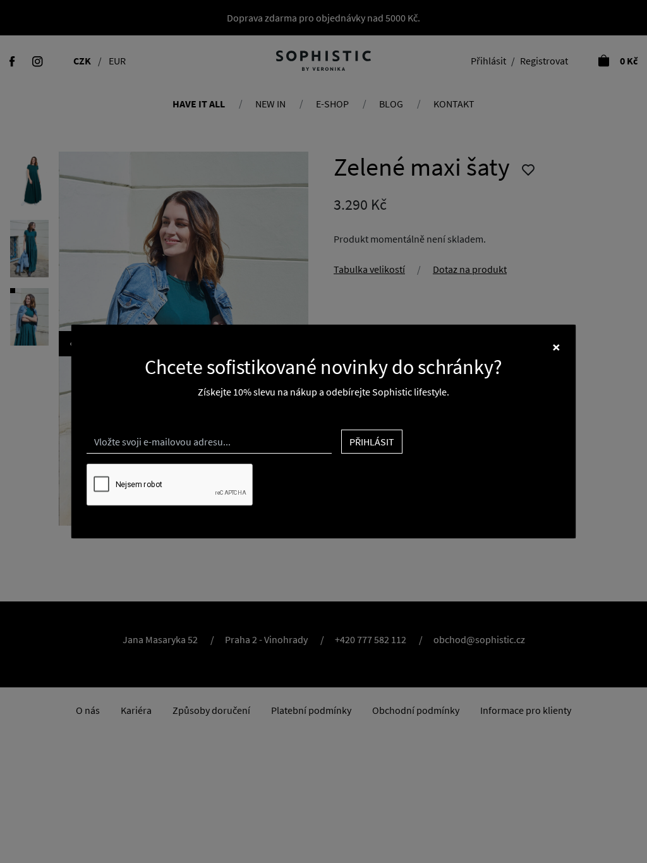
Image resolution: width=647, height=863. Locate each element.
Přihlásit (371, 441)
